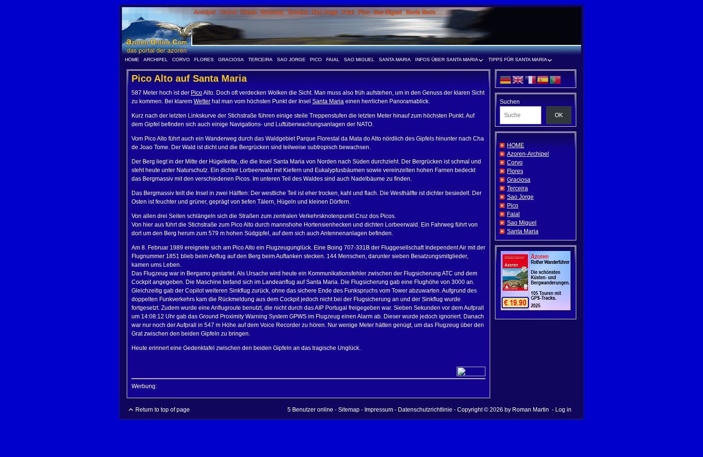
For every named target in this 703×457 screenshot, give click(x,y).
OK (559, 115)
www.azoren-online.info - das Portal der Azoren (351, 31)
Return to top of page (162, 409)
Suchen (510, 101)
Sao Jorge (291, 59)
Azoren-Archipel (528, 154)
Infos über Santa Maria (445, 61)
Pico (316, 59)
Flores (204, 59)
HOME (132, 59)
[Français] (531, 79)
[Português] (555, 79)
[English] (518, 79)
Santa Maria (395, 59)
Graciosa (231, 59)
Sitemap (349, 409)
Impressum (378, 409)
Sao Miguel (359, 59)
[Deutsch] (506, 79)
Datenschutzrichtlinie (425, 409)
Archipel (155, 59)
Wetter (202, 101)
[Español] (543, 79)
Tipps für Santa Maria (516, 61)
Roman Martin (530, 409)
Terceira (260, 59)
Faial (333, 59)
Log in (563, 409)
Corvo (181, 59)
